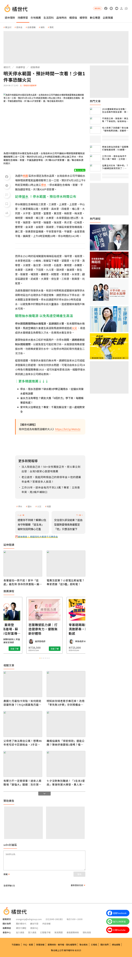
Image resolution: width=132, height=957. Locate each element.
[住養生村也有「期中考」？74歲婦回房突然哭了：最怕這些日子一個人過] (95, 167)
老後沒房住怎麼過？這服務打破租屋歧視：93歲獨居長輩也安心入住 (115, 148)
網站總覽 (116, 944)
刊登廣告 (16, 944)
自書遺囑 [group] (31, 27)
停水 (20, 506)
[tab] (39, 658)
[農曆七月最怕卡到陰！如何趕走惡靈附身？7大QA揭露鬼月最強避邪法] (22, 684)
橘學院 (83, 17)
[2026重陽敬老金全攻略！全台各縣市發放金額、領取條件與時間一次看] (95, 111)
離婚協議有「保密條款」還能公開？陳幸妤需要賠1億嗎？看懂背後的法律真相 (66, 742)
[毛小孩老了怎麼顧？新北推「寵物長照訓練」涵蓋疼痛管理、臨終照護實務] (95, 130)
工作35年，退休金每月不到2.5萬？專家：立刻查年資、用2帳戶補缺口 (114, 157)
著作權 (61, 944)
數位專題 (95, 17)
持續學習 (23, 17)
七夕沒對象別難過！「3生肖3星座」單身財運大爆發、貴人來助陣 (66, 782)
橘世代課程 (21, 928)
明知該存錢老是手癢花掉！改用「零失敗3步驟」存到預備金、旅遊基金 (66, 702)
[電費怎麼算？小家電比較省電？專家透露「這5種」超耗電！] (66, 563)
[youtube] (116, 8)
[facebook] (105, 8)
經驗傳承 (35, 67)
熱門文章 (95, 101)
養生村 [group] (8, 27)
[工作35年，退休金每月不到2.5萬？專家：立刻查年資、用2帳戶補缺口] (95, 158)
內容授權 (46, 923)
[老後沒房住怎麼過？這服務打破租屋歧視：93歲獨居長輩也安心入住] (95, 149)
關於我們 (104, 944)
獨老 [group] (52, 27)
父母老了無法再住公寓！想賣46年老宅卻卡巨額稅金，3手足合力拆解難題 (22, 742)
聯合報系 (84, 944)
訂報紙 (94, 944)
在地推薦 (36, 17)
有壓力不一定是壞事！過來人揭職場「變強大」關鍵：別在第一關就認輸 (22, 782)
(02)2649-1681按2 (54, 919)
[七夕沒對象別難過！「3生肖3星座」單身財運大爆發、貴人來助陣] (66, 764)
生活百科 (48, 17)
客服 (31, 944)
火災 (39, 506)
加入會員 (20, 932)
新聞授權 (40, 944)
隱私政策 (87, 932)
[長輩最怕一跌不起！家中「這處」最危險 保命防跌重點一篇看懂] (22, 563)
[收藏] (6, 204)
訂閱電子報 (45, 932)
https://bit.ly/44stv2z (67, 429)
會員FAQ (34, 928)
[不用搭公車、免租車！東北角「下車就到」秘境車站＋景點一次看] (95, 120)
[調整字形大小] (6, 213)
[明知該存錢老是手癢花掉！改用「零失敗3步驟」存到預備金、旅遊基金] (66, 684)
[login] (121, 8)
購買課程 (97, 8)
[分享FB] (6, 176)
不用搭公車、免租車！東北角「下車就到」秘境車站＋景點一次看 (115, 120)
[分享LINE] (6, 185)
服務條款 (52, 944)
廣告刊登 (34, 923)
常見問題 (58, 932)
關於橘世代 (21, 923)
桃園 (49, 506)
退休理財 (10, 17)
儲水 (30, 506)
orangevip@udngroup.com (29, 919)
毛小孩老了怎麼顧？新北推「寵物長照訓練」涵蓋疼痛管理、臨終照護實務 (115, 129)
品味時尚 (61, 17)
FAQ (25, 944)
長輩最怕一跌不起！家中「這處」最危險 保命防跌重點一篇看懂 (22, 582)
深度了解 (14, 648)
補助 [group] (42, 27)
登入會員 (32, 932)
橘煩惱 (73, 17)
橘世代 (6, 67)
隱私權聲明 (71, 944)
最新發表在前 (77, 885)
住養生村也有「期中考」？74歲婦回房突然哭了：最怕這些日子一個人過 (115, 167)
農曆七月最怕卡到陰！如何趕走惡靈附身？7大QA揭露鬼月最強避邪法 (22, 702)
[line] (111, 8)
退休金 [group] (19, 27)
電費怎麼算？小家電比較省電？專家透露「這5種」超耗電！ (66, 582)
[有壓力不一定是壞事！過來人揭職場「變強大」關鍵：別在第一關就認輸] (22, 764)
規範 (5, 874)
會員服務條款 (73, 932)
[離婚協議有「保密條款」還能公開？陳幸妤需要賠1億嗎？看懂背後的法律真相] (66, 724)
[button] (126, 8)
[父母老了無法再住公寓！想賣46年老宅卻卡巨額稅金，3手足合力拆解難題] (22, 724)
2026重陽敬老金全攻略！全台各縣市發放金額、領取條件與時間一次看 (115, 110)
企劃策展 (108, 17)
